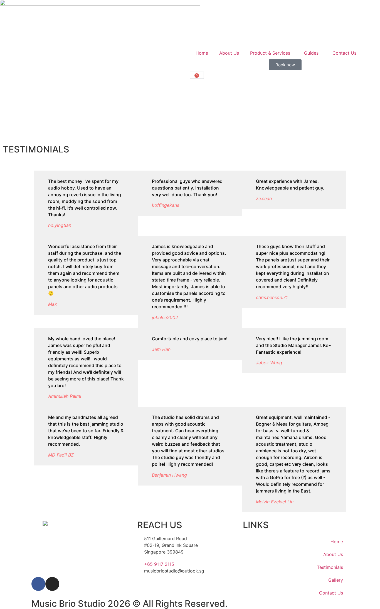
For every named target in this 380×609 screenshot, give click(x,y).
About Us (229, 53)
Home (202, 53)
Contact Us (344, 53)
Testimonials (330, 567)
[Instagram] (52, 584)
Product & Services (270, 53)
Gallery (335, 580)
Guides (311, 53)
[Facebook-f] (38, 584)
